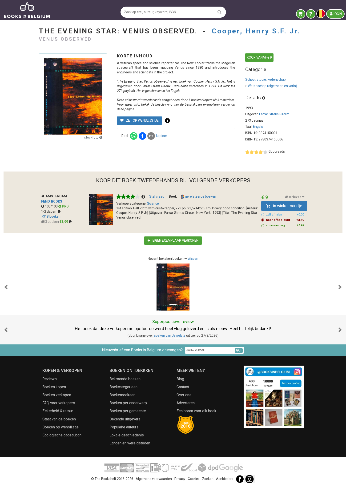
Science (153, 203)
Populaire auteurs (123, 427)
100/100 (51, 206)
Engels (258, 126)
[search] (219, 11)
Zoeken (207, 479)
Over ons (184, 395)
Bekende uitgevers (125, 419)
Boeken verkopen (56, 395)
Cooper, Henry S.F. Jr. (256, 31)
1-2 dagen (49, 211)
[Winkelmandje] (300, 14)
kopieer (161, 136)
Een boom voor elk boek (196, 411)
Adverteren (186, 403)
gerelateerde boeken (200, 196)
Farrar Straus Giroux (274, 114)
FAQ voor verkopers (58, 403)
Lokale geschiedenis (126, 435)
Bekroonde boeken (125, 379)
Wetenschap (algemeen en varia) (271, 86)
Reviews (49, 379)
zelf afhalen (285, 214)
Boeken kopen (54, 387)
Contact (183, 387)
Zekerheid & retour (57, 411)
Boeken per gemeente (127, 411)
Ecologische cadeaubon (61, 435)
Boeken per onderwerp (128, 403)
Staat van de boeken (59, 419)
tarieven (295, 197)
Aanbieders (224, 479)
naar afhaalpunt (285, 220)
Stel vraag (156, 196)
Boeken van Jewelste (169, 335)
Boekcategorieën (123, 387)
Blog (180, 379)
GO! (238, 350)
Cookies (194, 479)
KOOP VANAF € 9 (259, 57)
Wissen (193, 258)
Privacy (179, 479)
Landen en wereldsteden (129, 443)
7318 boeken (50, 216)
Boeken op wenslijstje (60, 427)
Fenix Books (51, 201)
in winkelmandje (287, 206)
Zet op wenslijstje (142, 120)
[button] (6, 287)
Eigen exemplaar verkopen (175, 240)
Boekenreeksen (122, 395)
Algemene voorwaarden (154, 479)
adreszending (285, 225)
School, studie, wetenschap (265, 79)
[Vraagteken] (310, 14)
